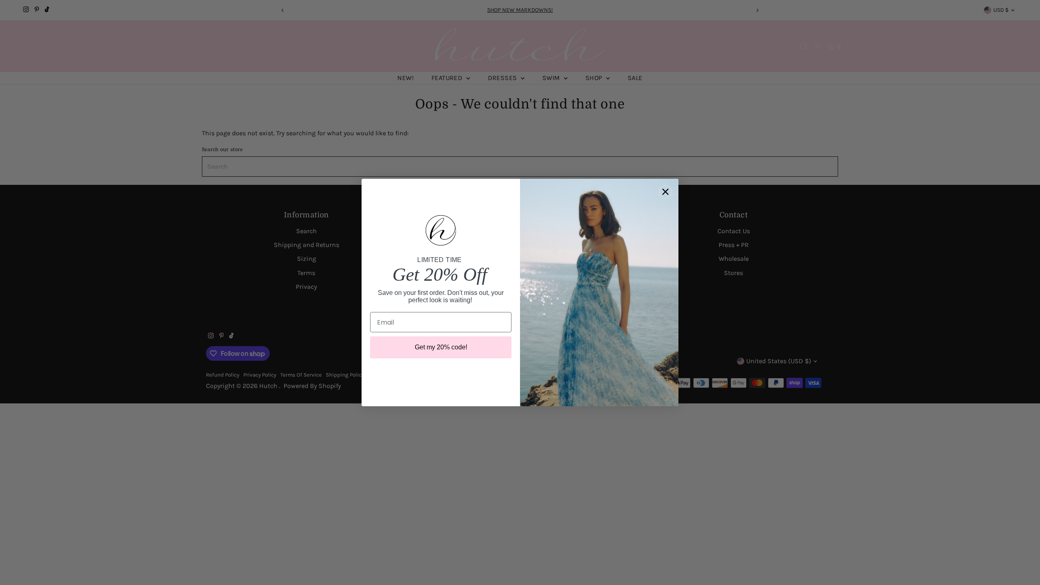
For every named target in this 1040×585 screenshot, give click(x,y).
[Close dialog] (665, 191)
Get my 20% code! (441, 347)
